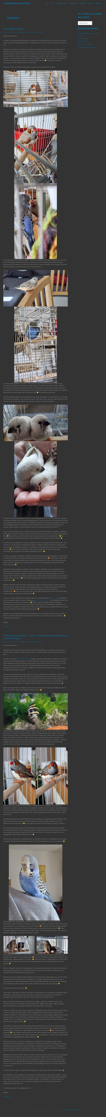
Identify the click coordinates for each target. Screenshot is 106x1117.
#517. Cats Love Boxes (85, 44)
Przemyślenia (31, 32)
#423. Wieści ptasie (13, 29)
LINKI (52, 3)
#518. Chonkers (83, 41)
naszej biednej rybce (23, 659)
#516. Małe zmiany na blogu (86, 47)
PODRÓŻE (82, 3)
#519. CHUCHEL (83, 38)
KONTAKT (98, 3)
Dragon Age (53, 598)
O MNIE (90, 3)
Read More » (7, 627)
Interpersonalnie (21, 32)
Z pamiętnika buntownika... (17, 3)
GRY (47, 3)
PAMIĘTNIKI (72, 3)
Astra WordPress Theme (72, 1110)
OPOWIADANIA (61, 3)
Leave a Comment (9, 32)
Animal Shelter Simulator (42, 600)
